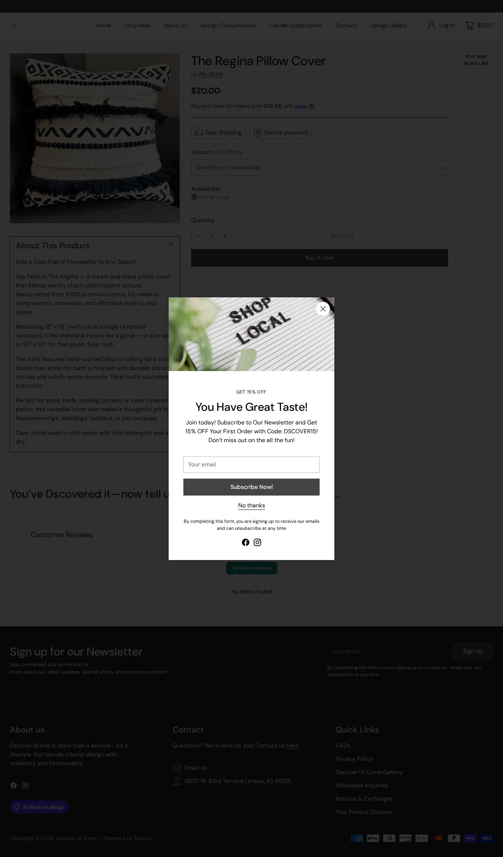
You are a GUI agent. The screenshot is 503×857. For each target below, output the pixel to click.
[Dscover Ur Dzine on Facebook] (245, 543)
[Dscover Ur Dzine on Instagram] (257, 543)
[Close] (323, 309)
